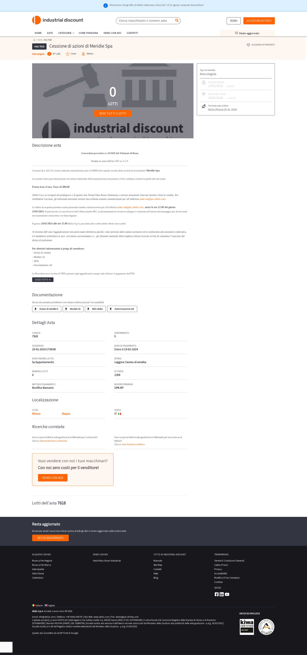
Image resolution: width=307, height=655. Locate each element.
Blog (156, 577)
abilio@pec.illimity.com (127, 616)
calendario (37, 577)
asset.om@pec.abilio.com (152, 199)
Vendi (233, 21)
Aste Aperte (38, 569)
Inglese (51, 605)
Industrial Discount (58, 20)
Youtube (227, 594)
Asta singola (38, 53)
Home (34, 40)
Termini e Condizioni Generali (229, 560)
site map (158, 564)
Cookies (218, 582)
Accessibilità (220, 573)
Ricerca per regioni (42, 560)
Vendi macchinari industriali (107, 560)
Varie (40, 40)
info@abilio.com (47, 616)
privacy (218, 569)
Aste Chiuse (38, 573)
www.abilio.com (101, 616)
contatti (132, 32)
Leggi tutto (43, 279)
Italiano (39, 605)
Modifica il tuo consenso (227, 577)
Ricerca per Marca (41, 564)
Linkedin (222, 594)
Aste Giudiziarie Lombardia (53, 440)
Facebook (216, 594)
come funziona (88, 32)
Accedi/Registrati (259, 21)
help (156, 573)
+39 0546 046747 (74, 616)
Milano (36, 414)
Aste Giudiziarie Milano (133, 444)
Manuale (158, 560)
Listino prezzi (221, 564)
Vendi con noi (52, 478)
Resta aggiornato (50, 538)
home (38, 32)
